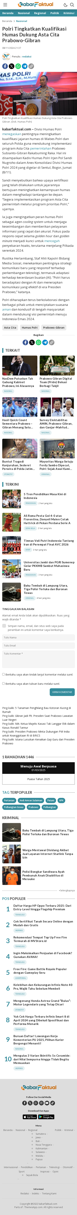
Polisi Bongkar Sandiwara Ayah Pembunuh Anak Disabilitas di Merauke (43, 875)
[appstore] (30, 1118)
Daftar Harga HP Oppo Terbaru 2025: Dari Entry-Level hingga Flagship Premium (42, 907)
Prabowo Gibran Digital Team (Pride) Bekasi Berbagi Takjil (56, 382)
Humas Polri (30, 327)
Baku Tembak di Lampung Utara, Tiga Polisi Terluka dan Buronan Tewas (46, 589)
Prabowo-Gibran (53, 327)
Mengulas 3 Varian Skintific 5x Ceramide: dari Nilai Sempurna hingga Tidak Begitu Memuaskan (41, 1059)
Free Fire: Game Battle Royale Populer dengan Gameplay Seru (40, 970)
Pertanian (9, 800)
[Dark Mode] (65, 5)
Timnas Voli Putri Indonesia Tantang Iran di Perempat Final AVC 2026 (49, 542)
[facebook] (24, 1103)
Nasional (21, 21)
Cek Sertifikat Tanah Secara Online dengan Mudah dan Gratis (43, 923)
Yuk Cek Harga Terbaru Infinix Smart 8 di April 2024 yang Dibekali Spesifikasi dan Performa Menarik (41, 1020)
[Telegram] (24, 66)
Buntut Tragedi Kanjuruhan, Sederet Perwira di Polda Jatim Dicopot (17, 467)
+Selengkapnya (67, 890)
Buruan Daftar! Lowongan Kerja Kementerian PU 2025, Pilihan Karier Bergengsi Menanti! (38, 1039)
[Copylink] (31, 66)
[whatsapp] (35, 1103)
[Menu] (5, 5)
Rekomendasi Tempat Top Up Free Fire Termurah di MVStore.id (40, 939)
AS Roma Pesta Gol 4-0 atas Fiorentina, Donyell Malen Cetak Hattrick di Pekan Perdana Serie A (47, 519)
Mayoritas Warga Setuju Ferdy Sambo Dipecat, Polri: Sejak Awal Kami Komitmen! (56, 467)
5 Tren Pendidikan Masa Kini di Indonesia (45, 496)
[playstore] (46, 1118)
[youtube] (47, 1103)
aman (6, 309)
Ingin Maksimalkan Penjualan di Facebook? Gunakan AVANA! (42, 954)
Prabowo (33, 807)
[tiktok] (52, 1103)
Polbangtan (50, 807)
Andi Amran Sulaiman (31, 800)
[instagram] (41, 1103)
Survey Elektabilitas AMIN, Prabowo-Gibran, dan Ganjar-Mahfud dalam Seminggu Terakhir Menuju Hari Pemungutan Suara (57, 429)
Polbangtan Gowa (13, 807)
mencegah (52, 241)
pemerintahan (40, 148)
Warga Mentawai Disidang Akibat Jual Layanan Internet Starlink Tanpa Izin (47, 853)
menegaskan (11, 134)
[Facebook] (5, 66)
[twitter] (30, 1103)
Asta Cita (10, 327)
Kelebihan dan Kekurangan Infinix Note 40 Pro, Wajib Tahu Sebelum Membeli (42, 986)
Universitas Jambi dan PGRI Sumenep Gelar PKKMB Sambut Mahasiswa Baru (49, 565)
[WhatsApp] (18, 66)
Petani (50, 800)
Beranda (7, 21)
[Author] (6, 57)
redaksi (26, 56)
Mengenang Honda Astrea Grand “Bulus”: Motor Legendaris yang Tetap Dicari (42, 1002)
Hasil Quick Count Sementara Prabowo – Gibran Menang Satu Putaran (17, 425)
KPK (61, 800)
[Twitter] (11, 66)
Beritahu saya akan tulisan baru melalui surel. (32, 683)
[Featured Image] (38, 114)
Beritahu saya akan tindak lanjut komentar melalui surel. (39, 674)
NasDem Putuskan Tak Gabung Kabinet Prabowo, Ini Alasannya (18, 382)
